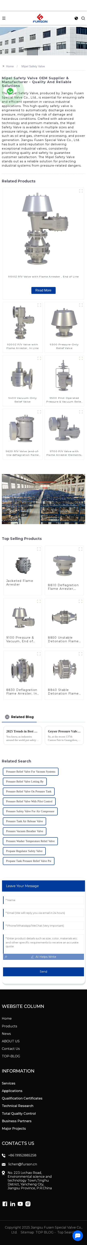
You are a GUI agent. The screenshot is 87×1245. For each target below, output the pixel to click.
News (6, 1034)
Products (9, 1026)
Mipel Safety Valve (33, 66)
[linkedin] (5, 1203)
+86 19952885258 (22, 1155)
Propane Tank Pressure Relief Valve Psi (28, 861)
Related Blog (22, 717)
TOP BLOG (45, 1232)
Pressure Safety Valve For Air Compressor (30, 811)
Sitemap (27, 1232)
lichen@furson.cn (22, 1164)
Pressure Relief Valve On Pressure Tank (28, 791)
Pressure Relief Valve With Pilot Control (29, 801)
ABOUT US (11, 1041)
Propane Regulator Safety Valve (24, 851)
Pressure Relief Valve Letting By (25, 781)
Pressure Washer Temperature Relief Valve (30, 841)
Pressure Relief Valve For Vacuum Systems (30, 771)
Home (10, 66)
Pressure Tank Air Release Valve (24, 821)
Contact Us (11, 1049)
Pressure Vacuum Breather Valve (24, 831)
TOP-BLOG (11, 1056)
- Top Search (65, 1232)
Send (43, 971)
